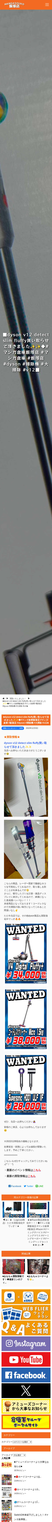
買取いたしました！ (10, 728)
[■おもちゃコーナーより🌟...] (38, 1273)
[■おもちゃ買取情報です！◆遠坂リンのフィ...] (14, 1273)
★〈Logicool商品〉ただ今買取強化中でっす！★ (14, 1223)
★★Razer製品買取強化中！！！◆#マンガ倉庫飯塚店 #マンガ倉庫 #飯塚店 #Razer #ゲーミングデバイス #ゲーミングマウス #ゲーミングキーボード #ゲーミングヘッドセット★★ (38, 1232)
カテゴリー (7, 1442)
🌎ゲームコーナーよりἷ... (26, 1502)
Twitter (29, 1186)
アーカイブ (7, 1455)
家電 (21, 728)
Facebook (16, 1186)
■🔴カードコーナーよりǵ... (27, 1477)
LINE (40, 1186)
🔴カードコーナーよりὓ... (27, 1489)
